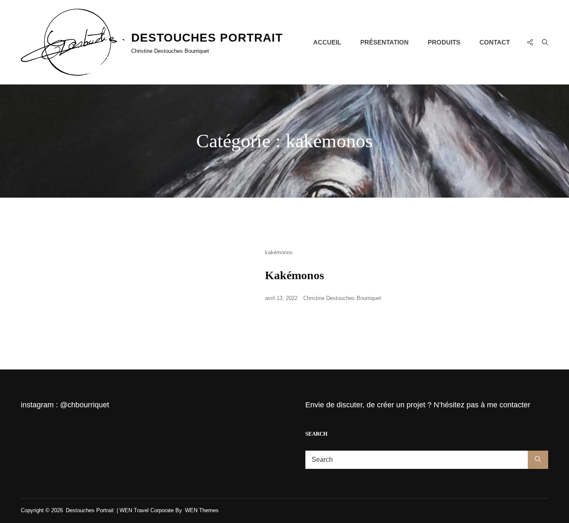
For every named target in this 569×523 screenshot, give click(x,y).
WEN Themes (202, 510)
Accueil (327, 42)
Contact (494, 42)
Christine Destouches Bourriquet (342, 298)
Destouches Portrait (207, 37)
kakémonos (279, 252)
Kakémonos (294, 275)
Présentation (384, 42)
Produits (444, 42)
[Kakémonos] (134, 279)
